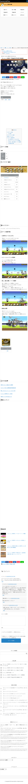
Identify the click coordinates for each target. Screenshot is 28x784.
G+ (11, 77)
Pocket (18, 77)
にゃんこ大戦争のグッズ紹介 (7, 393)
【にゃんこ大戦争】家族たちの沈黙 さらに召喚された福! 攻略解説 (16, 546)
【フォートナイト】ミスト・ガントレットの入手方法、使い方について (15, 707)
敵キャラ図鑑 (14, 9)
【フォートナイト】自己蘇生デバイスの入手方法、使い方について (15, 688)
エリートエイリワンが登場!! (14, 140)
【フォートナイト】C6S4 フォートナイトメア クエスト (14, 693)
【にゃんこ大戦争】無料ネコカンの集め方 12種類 (12, 670)
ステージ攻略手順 (10, 137)
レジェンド (22, 12)
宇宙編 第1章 (22, 9)
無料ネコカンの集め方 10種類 (7, 384)
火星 (7, 350)
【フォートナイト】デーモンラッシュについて (12, 695)
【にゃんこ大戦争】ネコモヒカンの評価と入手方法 (16, 541)
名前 (2, 627)
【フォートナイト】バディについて (10, 691)
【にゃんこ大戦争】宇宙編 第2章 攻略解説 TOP (12, 677)
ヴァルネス (8, 53)
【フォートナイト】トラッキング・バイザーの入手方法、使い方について (15, 703)
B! (15, 77)
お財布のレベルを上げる (13, 139)
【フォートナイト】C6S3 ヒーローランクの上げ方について (15, 700)
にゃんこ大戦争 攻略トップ (8, 672)
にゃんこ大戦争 (5, 564)
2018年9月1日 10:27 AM (10, 576)
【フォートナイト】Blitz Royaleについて (11, 698)
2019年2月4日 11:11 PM (13, 605)
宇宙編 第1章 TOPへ (6, 346)
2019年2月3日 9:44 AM (15, 598)
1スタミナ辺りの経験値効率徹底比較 (8, 387)
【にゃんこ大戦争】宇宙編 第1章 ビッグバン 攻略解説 (13, 674)
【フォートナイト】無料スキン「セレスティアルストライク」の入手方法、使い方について (14, 714)
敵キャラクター (10, 136)
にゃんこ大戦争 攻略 (8, 4)
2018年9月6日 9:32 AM (12, 584)
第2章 (6, 99)
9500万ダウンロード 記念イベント (10, 52)
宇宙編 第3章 (14, 12)
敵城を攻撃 (11, 143)
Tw (3, 77)
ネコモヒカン (6, 177)
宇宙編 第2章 (5, 12)
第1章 (14, 564)
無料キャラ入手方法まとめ (6, 396)
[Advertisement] (14, 33)
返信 (2, 581)
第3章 (9, 99)
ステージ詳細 (10, 132)
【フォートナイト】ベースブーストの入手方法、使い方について (15, 710)
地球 (9, 133)
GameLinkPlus (5, 1)
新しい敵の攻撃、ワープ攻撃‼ (14, 141)
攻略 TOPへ (5, 9)
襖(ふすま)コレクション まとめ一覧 (8, 390)
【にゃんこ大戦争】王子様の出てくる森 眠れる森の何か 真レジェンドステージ (16, 553)
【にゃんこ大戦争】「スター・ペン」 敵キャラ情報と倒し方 (12, 724)
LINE (23, 77)
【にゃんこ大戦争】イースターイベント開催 (16, 533)
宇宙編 (10, 564)
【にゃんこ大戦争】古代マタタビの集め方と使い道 (12, 667)
